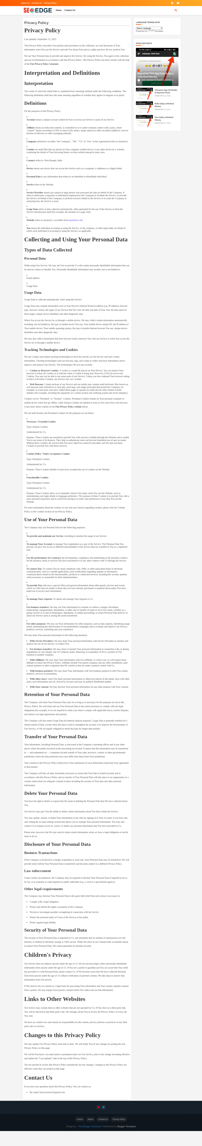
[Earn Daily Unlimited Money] (144, 121)
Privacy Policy (50, 3)
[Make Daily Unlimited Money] (144, 107)
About (90, 1119)
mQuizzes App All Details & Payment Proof (166, 91)
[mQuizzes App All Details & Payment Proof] (144, 94)
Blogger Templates (126, 1126)
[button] (176, 10)
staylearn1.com (76, 220)
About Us (25, 3)
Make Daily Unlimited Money (164, 105)
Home (59, 10)
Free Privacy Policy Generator (44, 64)
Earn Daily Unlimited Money (164, 118)
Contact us (37, 3)
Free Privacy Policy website (68, 406)
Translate (158, 31)
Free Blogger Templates (89, 1126)
